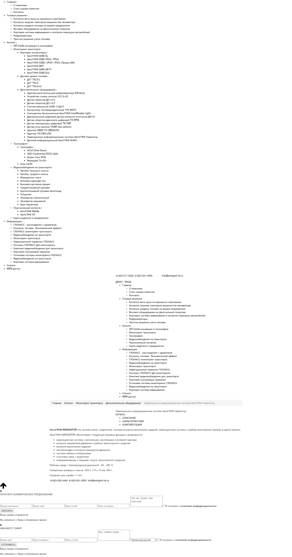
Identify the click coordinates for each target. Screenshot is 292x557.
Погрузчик (25, 194)
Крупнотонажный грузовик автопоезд (40, 190)
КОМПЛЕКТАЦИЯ (132, 424)
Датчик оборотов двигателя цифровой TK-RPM (53, 120)
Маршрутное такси (30, 177)
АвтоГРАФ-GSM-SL (37, 55)
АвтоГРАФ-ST (27, 214)
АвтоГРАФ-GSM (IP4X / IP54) (43, 59)
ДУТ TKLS (32, 82)
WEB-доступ (13, 268)
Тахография (20, 143)
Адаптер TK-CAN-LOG (39, 133)
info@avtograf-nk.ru (172, 275)
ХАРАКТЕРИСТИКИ (133, 421)
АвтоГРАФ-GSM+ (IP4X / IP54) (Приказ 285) (51, 62)
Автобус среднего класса (34, 174)
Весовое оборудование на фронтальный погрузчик (42, 28)
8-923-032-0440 (59, 480)
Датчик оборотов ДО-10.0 (41, 99)
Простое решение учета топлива (32, 39)
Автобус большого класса (34, 170)
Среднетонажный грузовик (35, 187)
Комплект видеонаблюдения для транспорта (38, 248)
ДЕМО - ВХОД (123, 281)
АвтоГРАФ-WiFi (35, 66)
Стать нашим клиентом (26, 8)
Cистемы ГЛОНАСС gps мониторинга (34, 245)
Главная (11, 1)
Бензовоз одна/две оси (33, 180)
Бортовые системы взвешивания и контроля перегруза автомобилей (52, 32)
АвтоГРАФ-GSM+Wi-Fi (39, 69)
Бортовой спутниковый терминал (32, 251)
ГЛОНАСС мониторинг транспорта (33, 231)
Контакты (19, 12)
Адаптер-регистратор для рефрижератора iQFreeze (56, 93)
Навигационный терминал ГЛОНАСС (34, 241)
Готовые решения (17, 15)
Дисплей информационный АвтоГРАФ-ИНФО (52, 140)
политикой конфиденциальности (198, 506)
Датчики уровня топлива (33, 76)
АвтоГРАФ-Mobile (29, 211)
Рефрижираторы (23, 35)
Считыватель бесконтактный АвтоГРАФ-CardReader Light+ (59, 113)
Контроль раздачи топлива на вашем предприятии (42, 25)
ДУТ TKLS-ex (34, 86)
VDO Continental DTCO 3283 (42, 153)
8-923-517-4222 (125, 275)
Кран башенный (29, 204)
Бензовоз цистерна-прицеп (35, 184)
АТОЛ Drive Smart (36, 150)
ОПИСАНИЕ (129, 417)
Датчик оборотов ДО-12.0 (41, 103)
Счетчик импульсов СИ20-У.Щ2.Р (45, 106)
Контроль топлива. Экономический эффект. (38, 228)
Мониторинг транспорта (27, 49)
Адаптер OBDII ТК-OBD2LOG (43, 130)
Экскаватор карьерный (32, 201)
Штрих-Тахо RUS (36, 157)
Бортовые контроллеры (33, 52)
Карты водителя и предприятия (31, 217)
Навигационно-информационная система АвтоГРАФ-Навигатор (62, 136)
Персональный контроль (27, 207)
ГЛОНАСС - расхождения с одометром (35, 224)
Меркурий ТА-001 (37, 160)
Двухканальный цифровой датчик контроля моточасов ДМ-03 (61, 116)
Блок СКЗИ (26, 163)
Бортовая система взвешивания (31, 261)
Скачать (11, 265)
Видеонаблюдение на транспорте (32, 167)
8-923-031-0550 (143, 275)
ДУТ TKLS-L (33, 79)
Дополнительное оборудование (37, 89)
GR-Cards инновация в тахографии (33, 45)
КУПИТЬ (120, 414)
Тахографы (26, 147)
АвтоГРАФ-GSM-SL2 (38, 72)
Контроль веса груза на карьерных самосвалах (40, 18)
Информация (14, 221)
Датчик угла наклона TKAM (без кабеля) (49, 126)
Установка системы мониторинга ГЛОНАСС (38, 255)
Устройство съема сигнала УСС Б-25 (47, 96)
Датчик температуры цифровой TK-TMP (49, 123)
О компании (20, 5)
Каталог (11, 42)
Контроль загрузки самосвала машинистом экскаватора (44, 22)
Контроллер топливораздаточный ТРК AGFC (52, 109)
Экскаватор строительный (34, 197)
